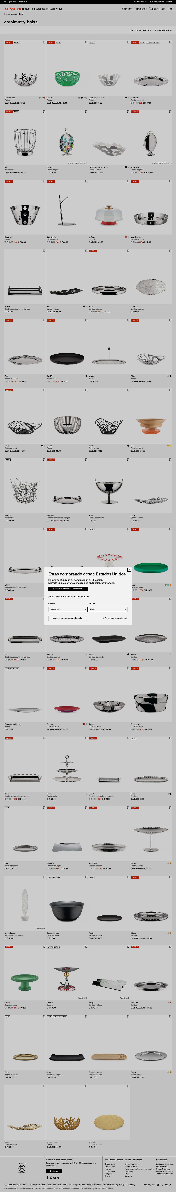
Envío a (51, 603)
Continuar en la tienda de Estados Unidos (68, 589)
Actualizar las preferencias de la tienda (67, 618)
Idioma (92, 603)
